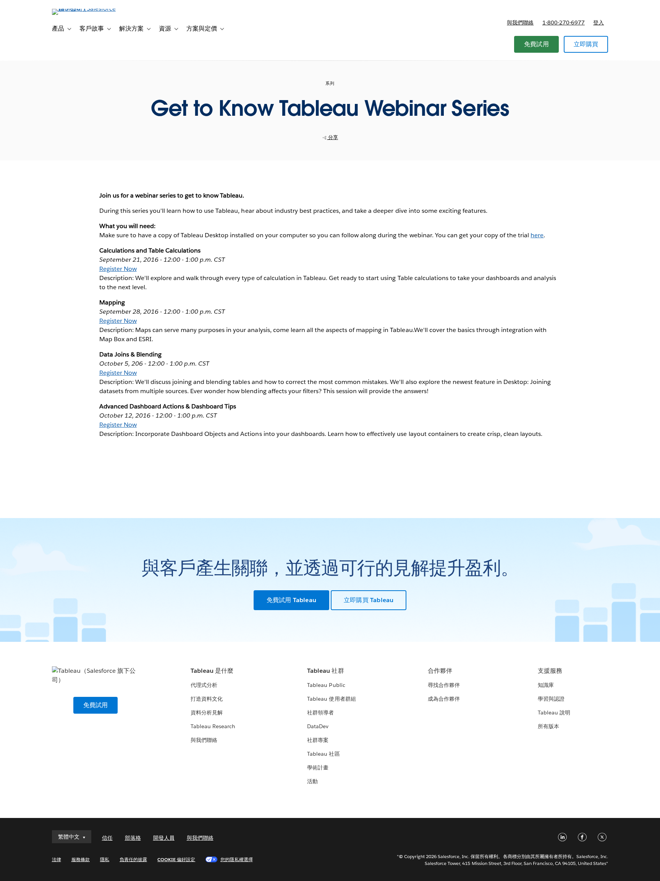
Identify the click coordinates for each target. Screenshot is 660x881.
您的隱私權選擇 (236, 859)
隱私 (104, 859)
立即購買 (586, 44)
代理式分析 (204, 685)
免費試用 (536, 44)
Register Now (118, 269)
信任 (107, 837)
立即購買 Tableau (368, 600)
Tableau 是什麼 (212, 671)
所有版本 (548, 726)
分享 (332, 137)
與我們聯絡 (520, 22)
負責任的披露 (133, 859)
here (537, 235)
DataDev (317, 726)
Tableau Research (213, 726)
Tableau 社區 (323, 753)
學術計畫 (317, 767)
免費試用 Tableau (291, 600)
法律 (56, 859)
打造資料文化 (207, 698)
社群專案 (317, 740)
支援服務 (550, 671)
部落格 (133, 837)
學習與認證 (551, 698)
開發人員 (164, 837)
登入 (598, 22)
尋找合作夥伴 (444, 685)
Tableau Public (326, 685)
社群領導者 (320, 712)
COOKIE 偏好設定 (176, 859)
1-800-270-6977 (563, 22)
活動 (312, 781)
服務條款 (80, 859)
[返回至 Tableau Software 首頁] (84, 9)
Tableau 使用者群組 (331, 698)
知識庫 (546, 685)
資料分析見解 (207, 712)
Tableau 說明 (554, 712)
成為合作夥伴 (444, 698)
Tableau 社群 (325, 671)
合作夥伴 (440, 671)
